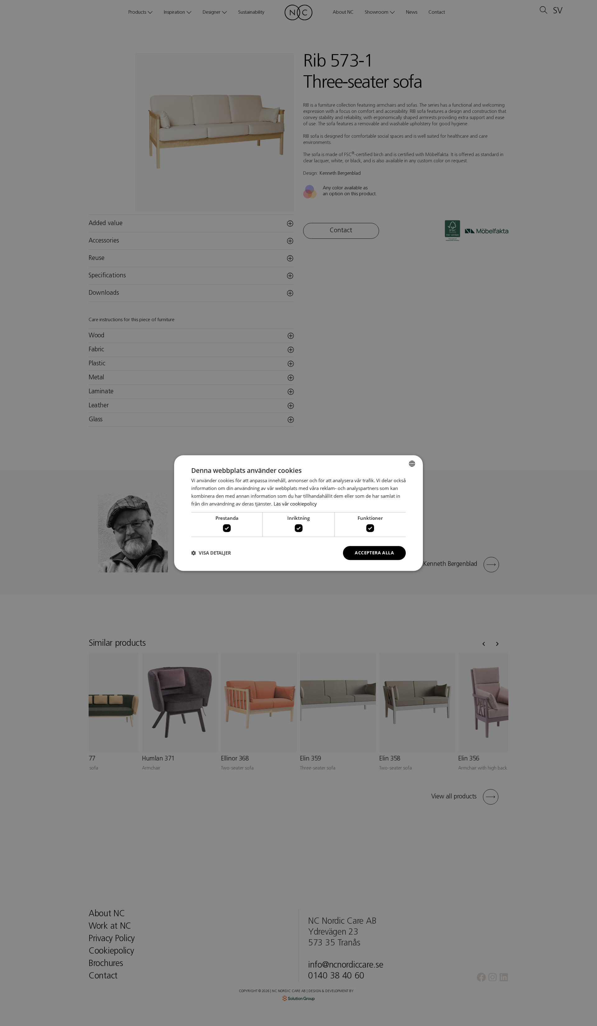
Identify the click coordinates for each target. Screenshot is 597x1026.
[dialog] (298, 513)
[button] (211, 553)
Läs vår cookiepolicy (295, 504)
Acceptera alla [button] (374, 553)
